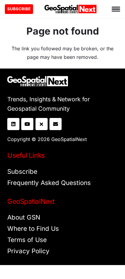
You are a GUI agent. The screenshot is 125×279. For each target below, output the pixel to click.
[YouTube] (27, 124)
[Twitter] (41, 124)
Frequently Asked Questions (49, 183)
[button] (116, 9)
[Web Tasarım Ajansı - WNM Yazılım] (62, 272)
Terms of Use (27, 240)
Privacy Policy (28, 251)
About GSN (23, 217)
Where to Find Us (33, 228)
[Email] (55, 124)
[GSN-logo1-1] (70, 9)
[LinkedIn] (13, 124)
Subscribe (22, 171)
